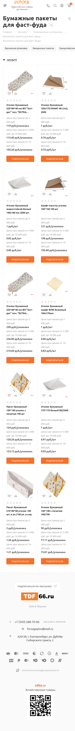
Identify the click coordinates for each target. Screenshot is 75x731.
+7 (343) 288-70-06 (27, 621)
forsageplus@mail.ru (40, 628)
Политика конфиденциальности (40, 670)
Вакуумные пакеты (43, 48)
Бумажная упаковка (16, 48)
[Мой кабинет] (62, 5)
